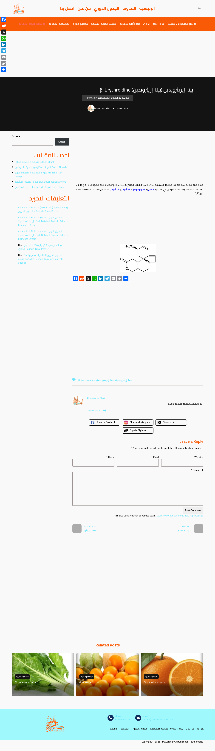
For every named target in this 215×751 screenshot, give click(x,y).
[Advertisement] (107, 54)
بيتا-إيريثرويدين (105, 380)
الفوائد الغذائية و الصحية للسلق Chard (34, 161)
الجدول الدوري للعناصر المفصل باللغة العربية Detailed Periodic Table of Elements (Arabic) (43, 221)
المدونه (125, 728)
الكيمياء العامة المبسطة (104, 24)
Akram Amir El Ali (27, 207)
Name (110, 457)
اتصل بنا (67, 8)
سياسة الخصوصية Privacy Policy (166, 728)
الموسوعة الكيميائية (59, 24)
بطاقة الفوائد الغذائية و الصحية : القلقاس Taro (39, 187)
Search (16, 136)
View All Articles (94, 410)
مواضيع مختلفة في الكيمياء (181, 24)
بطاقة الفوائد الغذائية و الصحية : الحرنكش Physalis (41, 167)
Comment (197, 470)
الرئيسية (147, 8)
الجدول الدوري (106, 8)
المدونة (129, 8)
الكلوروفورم (139, 189)
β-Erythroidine (86, 380)
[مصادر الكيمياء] (19, 8)
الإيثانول (114, 189)
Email (155, 457)
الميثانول (126, 189)
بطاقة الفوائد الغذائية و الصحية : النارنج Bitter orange (38, 174)
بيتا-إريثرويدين (123, 380)
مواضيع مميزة (80, 24)
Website (198, 457)
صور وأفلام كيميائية (130, 24)
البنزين (151, 189)
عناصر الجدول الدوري (153, 24)
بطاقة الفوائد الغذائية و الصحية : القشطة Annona (40, 181)
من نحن (84, 8)
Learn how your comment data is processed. (158, 515)
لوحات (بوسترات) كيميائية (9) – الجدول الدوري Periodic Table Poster (43, 209)
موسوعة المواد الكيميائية (32, 24)
